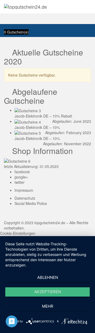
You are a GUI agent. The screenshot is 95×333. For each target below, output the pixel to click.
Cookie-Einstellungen (17, 233)
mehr (47, 306)
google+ (21, 177)
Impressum (24, 190)
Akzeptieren (47, 291)
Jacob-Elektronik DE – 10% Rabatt (43, 116)
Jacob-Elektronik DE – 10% (37, 127)
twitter (20, 182)
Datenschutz (25, 198)
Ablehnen (47, 277)
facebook (22, 171)
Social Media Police (31, 203)
